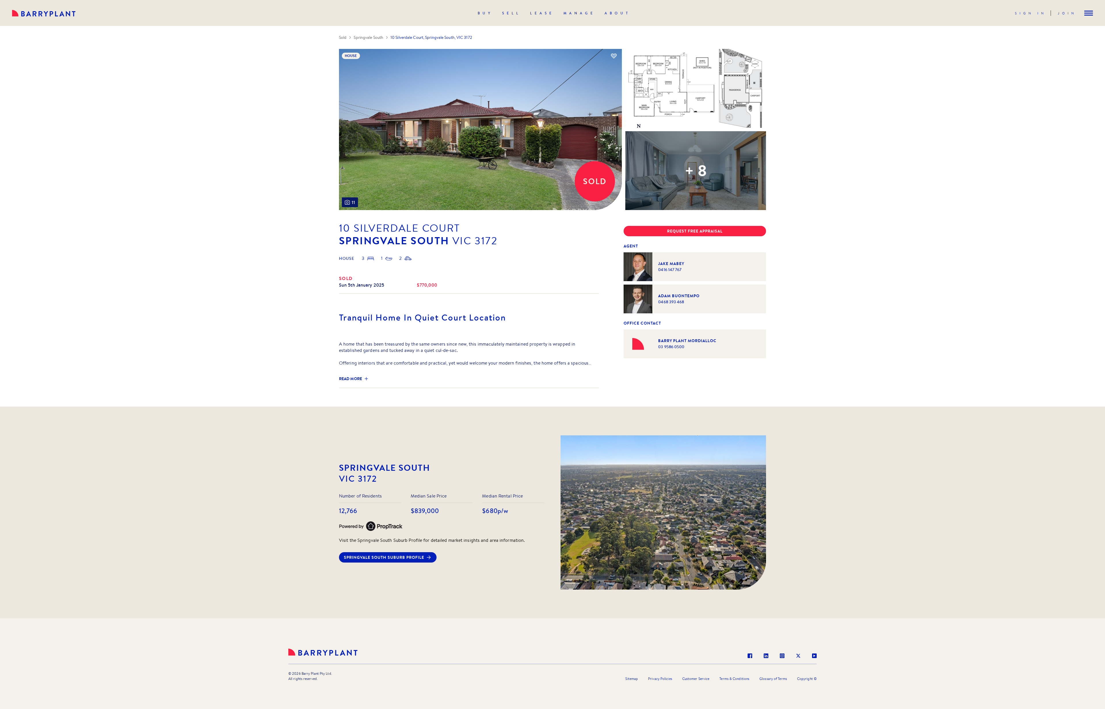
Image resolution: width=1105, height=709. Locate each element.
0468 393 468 (671, 301)
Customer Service (696, 678)
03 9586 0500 (671, 346)
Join (1067, 13)
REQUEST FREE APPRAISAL (695, 231)
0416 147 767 (669, 269)
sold (346, 278)
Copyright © (807, 678)
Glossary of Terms (773, 678)
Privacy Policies (660, 678)
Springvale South (368, 37)
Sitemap (631, 678)
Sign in (1030, 13)
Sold (342, 37)
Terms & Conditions (734, 678)
